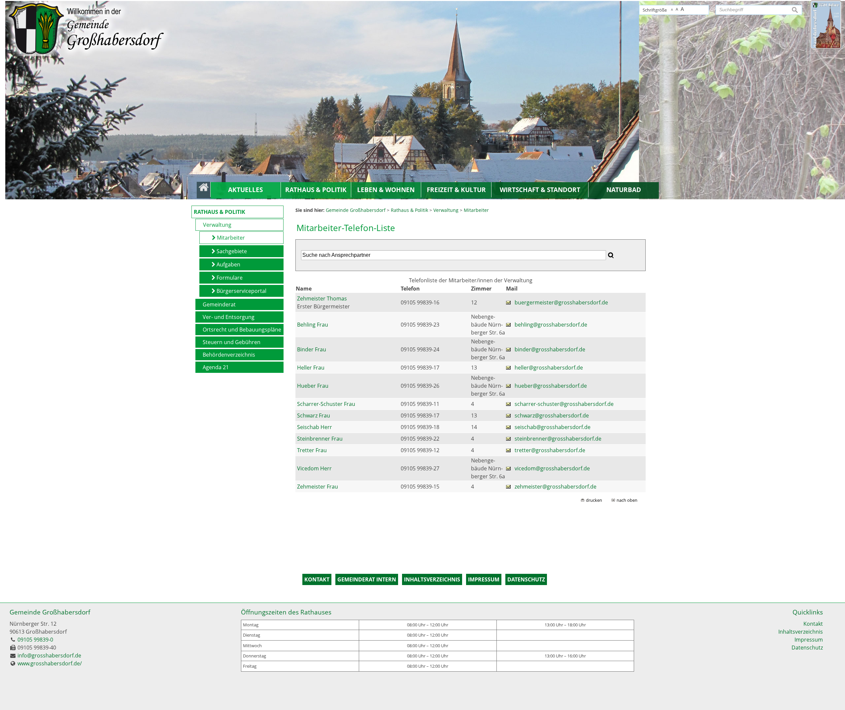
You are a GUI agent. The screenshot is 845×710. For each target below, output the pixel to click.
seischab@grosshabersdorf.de (553, 427)
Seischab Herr (314, 427)
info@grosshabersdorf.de (49, 655)
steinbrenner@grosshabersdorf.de (558, 438)
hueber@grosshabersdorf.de (551, 385)
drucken (594, 500)
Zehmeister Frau (317, 486)
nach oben (627, 500)
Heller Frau (310, 367)
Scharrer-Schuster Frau (326, 404)
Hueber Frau (312, 385)
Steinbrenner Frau (320, 438)
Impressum (808, 639)
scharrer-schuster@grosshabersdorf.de (564, 404)
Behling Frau (312, 324)
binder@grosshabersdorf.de (550, 349)
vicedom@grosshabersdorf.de (552, 468)
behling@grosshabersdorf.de (551, 324)
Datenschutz (807, 647)
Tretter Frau (312, 450)
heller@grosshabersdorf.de (549, 367)
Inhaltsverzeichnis (800, 631)
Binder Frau (311, 349)
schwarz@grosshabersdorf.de (552, 415)
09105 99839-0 (35, 639)
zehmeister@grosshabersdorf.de (555, 486)
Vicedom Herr (314, 468)
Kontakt (813, 623)
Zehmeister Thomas (322, 298)
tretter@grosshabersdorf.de (550, 450)
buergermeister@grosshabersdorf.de (561, 302)
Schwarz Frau (313, 415)
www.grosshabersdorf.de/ (49, 663)
